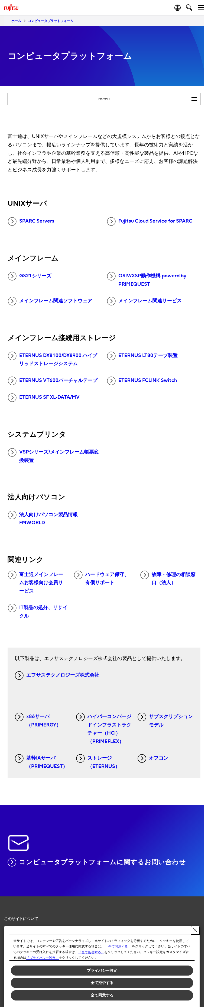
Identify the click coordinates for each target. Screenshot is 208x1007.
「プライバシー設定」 (42, 958)
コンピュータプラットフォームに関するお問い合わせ (102, 862)
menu (145, 99)
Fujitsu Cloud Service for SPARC (155, 221)
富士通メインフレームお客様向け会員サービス (41, 583)
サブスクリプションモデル (171, 721)
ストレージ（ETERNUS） (103, 762)
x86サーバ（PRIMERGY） (43, 721)
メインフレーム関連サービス (150, 301)
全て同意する (102, 995)
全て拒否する (102, 982)
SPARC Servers (36, 221)
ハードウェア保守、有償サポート (107, 579)
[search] (189, 7)
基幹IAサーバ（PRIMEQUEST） (47, 762)
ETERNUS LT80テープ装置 (148, 355)
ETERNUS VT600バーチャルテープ (58, 380)
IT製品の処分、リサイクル (43, 612)
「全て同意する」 (118, 946)
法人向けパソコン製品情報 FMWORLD (48, 519)
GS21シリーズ (35, 276)
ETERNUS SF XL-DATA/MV (49, 397)
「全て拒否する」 (91, 952)
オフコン (158, 758)
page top (194, 914)
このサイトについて (21, 918)
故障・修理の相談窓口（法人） (174, 579)
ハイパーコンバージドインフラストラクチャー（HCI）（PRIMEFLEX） (109, 729)
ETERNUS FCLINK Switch (147, 380)
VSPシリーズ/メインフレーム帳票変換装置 (59, 456)
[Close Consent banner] (195, 930)
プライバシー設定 (102, 970)
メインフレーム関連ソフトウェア (55, 301)
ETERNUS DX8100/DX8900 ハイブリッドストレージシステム (58, 360)
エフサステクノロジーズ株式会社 (62, 675)
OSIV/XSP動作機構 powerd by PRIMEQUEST (152, 280)
